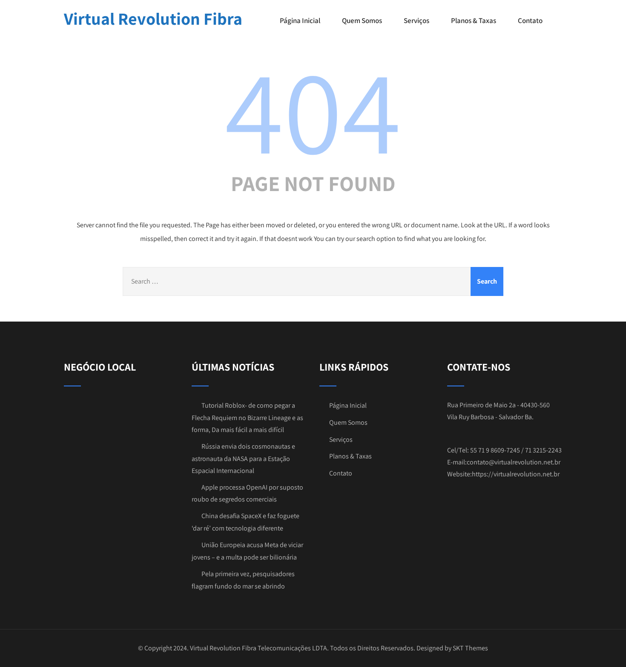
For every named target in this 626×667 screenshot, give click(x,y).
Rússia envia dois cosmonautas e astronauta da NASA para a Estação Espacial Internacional (243, 458)
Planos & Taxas (473, 20)
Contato (530, 20)
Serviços (416, 20)
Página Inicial (300, 20)
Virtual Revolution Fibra (153, 18)
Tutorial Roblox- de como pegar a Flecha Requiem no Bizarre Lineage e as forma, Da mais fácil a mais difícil (247, 417)
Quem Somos (362, 20)
